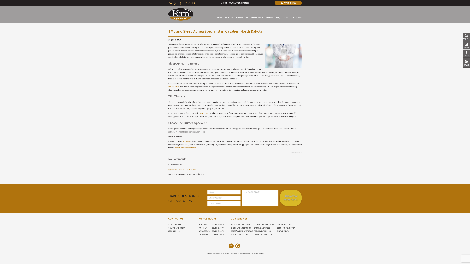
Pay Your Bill (289, 3)
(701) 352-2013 (184, 3)
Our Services (242, 17)
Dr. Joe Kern (187, 141)
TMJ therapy (203, 113)
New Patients (257, 17)
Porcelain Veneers (262, 231)
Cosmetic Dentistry (286, 228)
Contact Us (296, 17)
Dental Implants (284, 225)
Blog (285, 17)
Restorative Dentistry (264, 225)
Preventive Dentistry (240, 225)
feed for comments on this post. (182, 170)
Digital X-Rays (283, 231)
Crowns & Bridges (262, 228)
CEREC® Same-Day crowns (242, 231)
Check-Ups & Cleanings (241, 228)
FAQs (278, 17)
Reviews (269, 17)
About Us (229, 17)
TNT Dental (254, 253)
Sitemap (261, 253)
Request (466, 39)
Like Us (466, 56)
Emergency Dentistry (263, 234)
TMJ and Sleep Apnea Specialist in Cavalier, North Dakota (215, 31)
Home (219, 17)
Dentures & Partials (240, 234)
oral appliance (173, 87)
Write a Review (466, 65)
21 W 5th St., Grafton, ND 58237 (235, 3)
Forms (466, 47)
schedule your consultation (185, 148)
